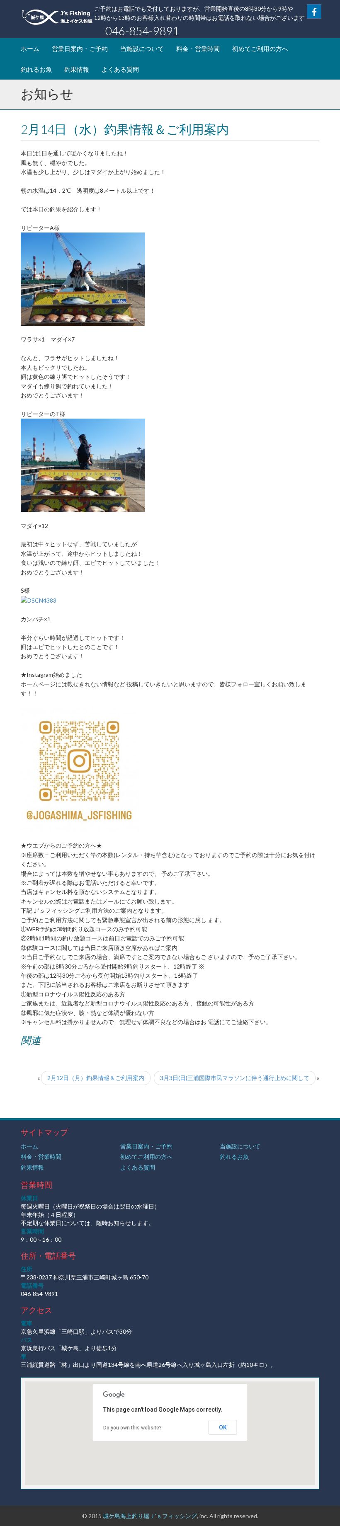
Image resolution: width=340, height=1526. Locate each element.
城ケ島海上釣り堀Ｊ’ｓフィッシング (150, 1515)
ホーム (30, 48)
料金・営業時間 (198, 48)
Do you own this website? (132, 1428)
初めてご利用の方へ (260, 48)
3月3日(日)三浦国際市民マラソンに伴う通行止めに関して (234, 1077)
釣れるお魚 (36, 69)
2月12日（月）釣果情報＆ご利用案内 (95, 1077)
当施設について (142, 48)
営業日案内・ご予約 (80, 48)
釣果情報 (76, 69)
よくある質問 (120, 69)
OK (223, 1427)
